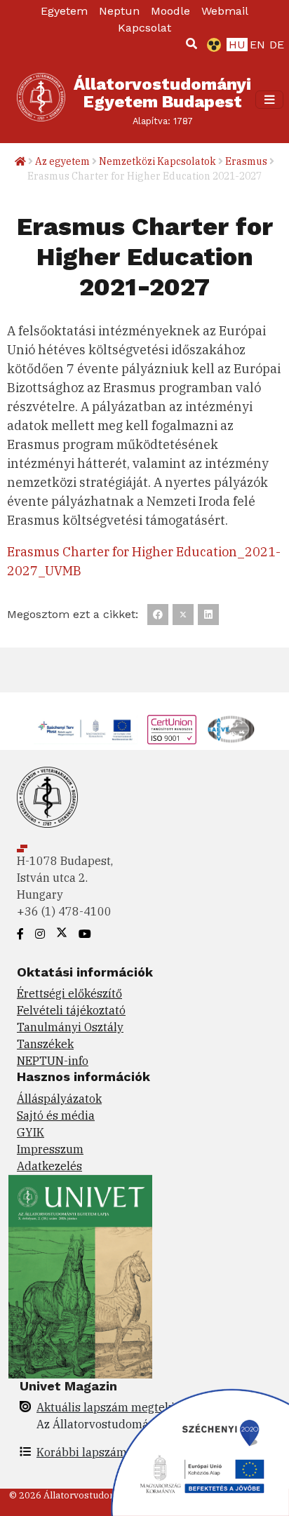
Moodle (170, 11)
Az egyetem (62, 161)
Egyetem (64, 11)
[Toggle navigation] (269, 99)
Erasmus (246, 161)
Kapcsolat (144, 27)
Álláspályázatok (59, 1099)
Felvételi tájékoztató (71, 1010)
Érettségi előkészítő (69, 993)
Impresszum (50, 1149)
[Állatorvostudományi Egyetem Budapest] (41, 99)
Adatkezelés (49, 1166)
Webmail (224, 11)
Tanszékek (45, 1044)
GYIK (30, 1132)
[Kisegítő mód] (211, 44)
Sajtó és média (56, 1115)
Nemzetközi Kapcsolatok (157, 161)
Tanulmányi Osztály (70, 1027)
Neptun (119, 11)
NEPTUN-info (52, 1061)
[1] (191, 43)
